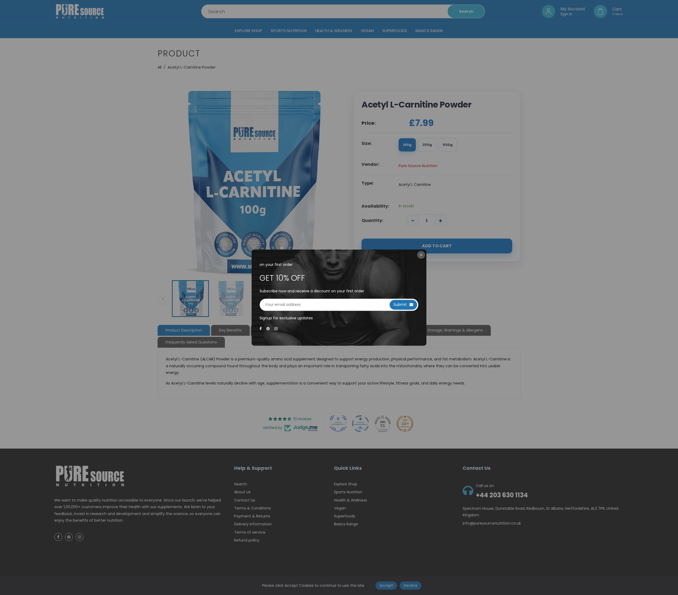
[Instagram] (276, 329)
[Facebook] (261, 329)
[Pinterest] (268, 329)
